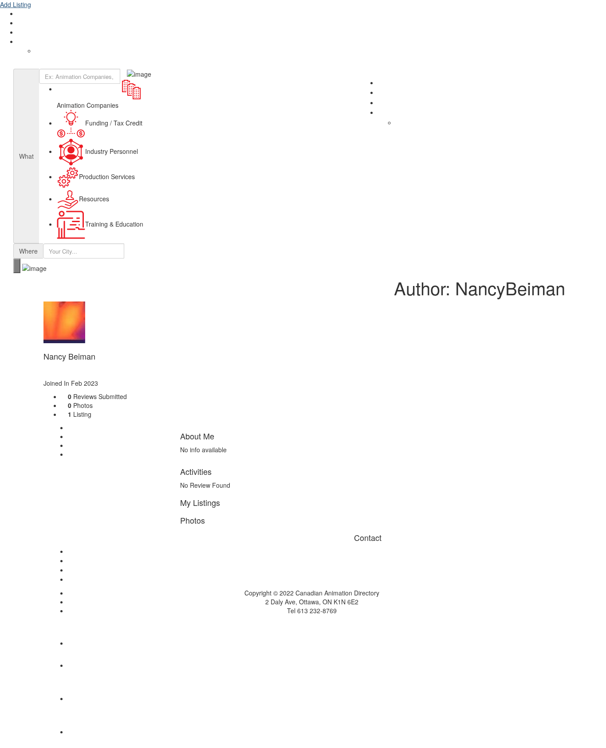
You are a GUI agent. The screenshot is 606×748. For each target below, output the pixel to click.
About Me (87, 427)
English (28, 41)
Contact (29, 32)
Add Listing (15, 4)
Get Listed (32, 23)
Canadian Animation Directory (49, 64)
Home (311, 551)
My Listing (88, 436)
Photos (83, 445)
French (45, 51)
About (26, 13)
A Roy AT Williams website (303, 623)
